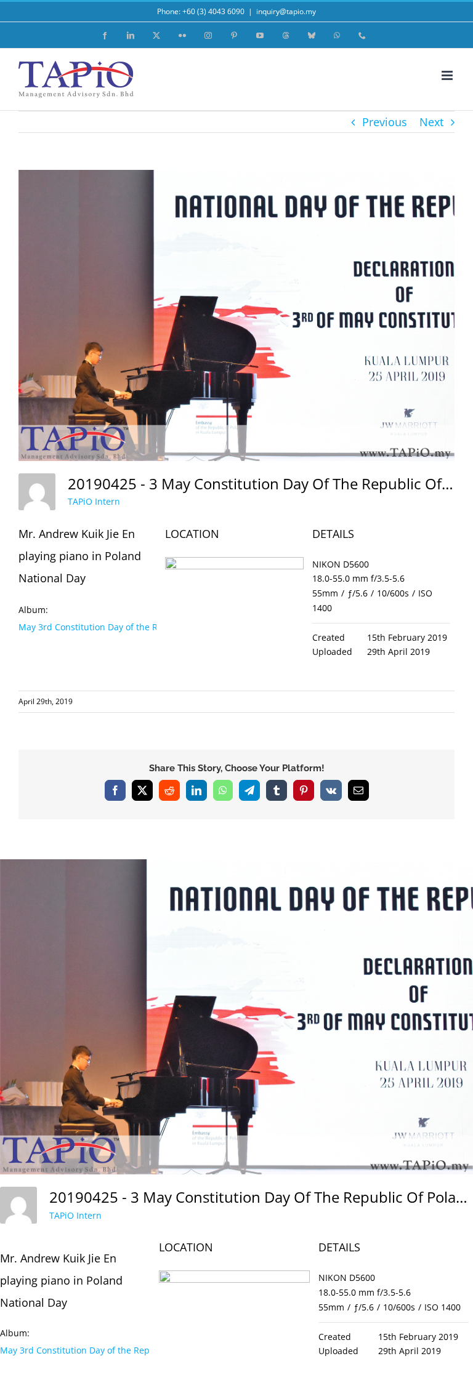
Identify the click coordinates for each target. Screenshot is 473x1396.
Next (431, 121)
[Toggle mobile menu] (448, 75)
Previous (384, 121)
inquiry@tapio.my (286, 11)
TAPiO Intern (94, 501)
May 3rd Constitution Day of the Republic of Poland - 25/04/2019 (150, 627)
